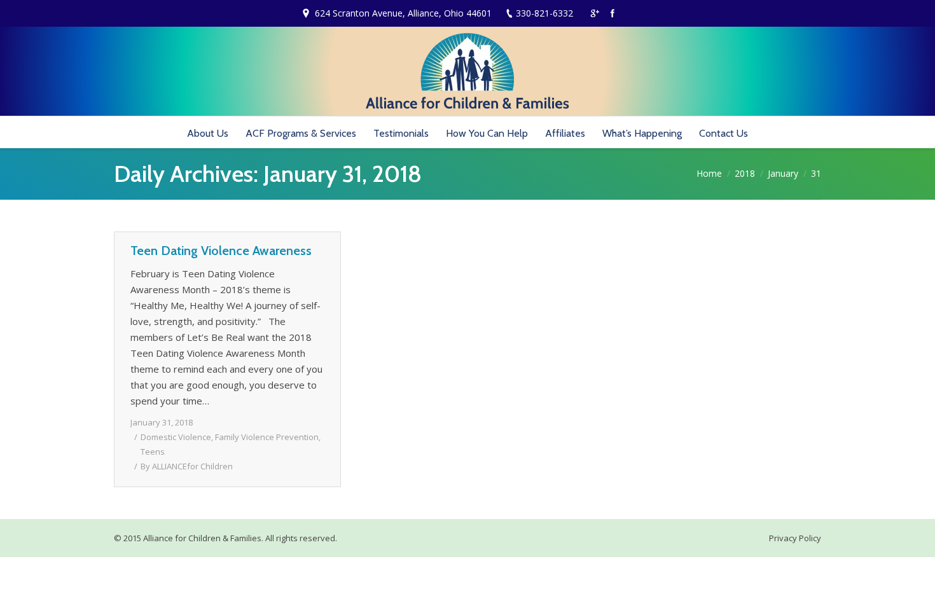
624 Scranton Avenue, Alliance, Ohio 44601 (403, 13)
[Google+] (594, 13)
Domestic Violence (176, 437)
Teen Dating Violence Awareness (221, 250)
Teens (153, 451)
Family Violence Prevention (267, 437)
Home (709, 173)
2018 (745, 173)
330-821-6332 (544, 13)
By (187, 466)
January (783, 173)
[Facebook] (612, 13)
